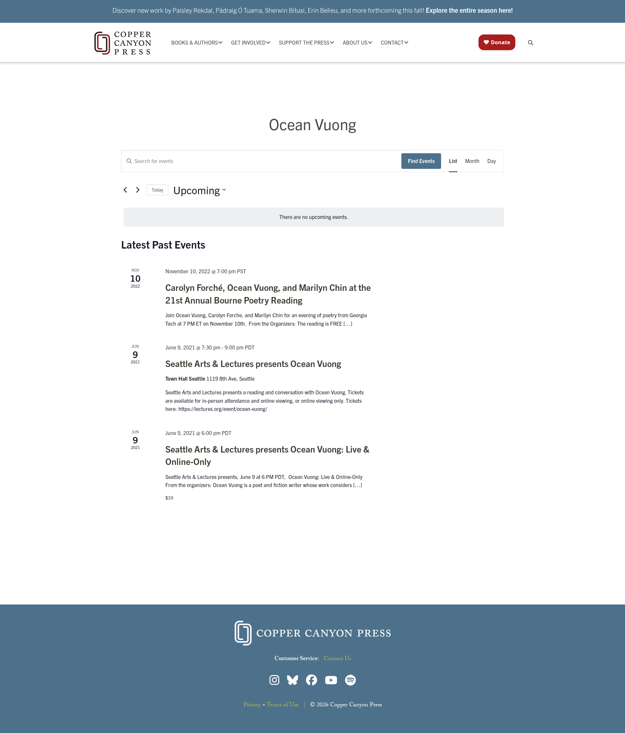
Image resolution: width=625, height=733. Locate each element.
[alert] (314, 217)
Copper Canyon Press (122, 43)
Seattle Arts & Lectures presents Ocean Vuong (253, 363)
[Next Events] (138, 190)
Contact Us (337, 659)
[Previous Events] (125, 190)
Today (157, 190)
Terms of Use (283, 705)
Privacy (252, 705)
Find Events (421, 160)
